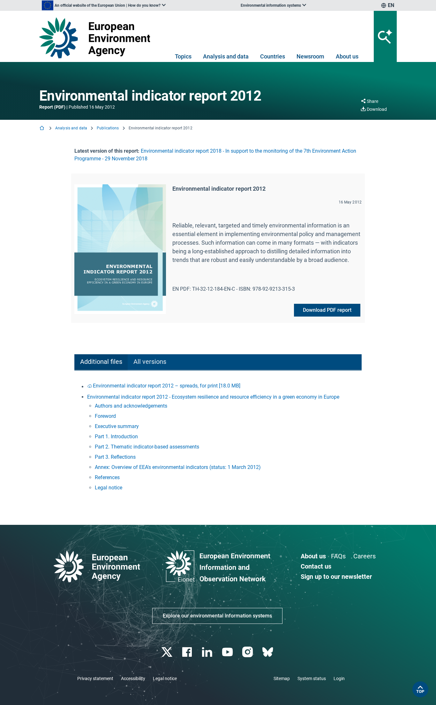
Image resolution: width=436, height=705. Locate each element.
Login (339, 678)
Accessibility (133, 678)
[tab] (101, 362)
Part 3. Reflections (115, 457)
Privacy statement (95, 678)
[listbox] (103, 5)
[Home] (42, 128)
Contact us (316, 566)
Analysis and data (226, 56)
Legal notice (108, 488)
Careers (364, 556)
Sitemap (282, 678)
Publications (108, 128)
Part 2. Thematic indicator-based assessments (147, 447)
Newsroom (310, 56)
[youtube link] (228, 652)
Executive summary (117, 426)
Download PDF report (327, 310)
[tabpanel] (218, 437)
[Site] (97, 37)
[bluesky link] (268, 652)
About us (347, 56)
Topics (183, 56)
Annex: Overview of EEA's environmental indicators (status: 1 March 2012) (178, 467)
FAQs (338, 556)
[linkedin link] (208, 652)
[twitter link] (167, 652)
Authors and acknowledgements (131, 406)
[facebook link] (188, 652)
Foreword (105, 416)
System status (311, 678)
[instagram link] (248, 652)
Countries (272, 56)
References (107, 477)
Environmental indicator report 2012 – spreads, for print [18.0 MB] (166, 386)
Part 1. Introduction (116, 436)
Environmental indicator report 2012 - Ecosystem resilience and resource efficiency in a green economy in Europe (213, 397)
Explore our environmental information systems (217, 616)
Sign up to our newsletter (336, 576)
